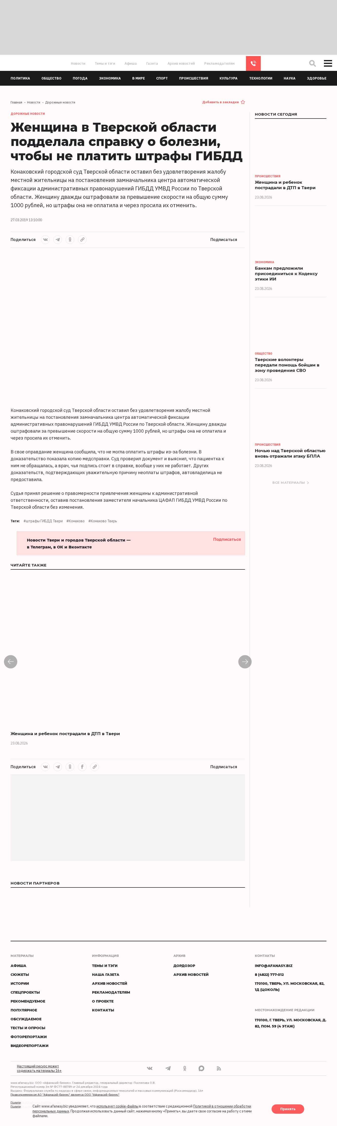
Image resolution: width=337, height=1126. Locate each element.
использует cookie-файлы (117, 1106)
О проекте (102, 1001)
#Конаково (75, 521)
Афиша (131, 63)
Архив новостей (181, 63)
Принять (288, 1109)
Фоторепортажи (29, 1036)
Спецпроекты (25, 992)
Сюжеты (20, 974)
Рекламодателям (219, 63)
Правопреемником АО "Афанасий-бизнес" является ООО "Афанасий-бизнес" (65, 1094)
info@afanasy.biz (274, 965)
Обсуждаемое (26, 1019)
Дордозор (184, 965)
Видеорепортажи (29, 1045)
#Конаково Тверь (102, 521)
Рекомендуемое (28, 1001)
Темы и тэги (105, 63)
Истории (20, 983)
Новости (78, 63)
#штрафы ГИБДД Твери (43, 521)
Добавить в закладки (220, 102)
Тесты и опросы (28, 1027)
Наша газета (105, 974)
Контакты (103, 1010)
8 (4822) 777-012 (253, 63)
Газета (152, 63)
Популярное (24, 1010)
